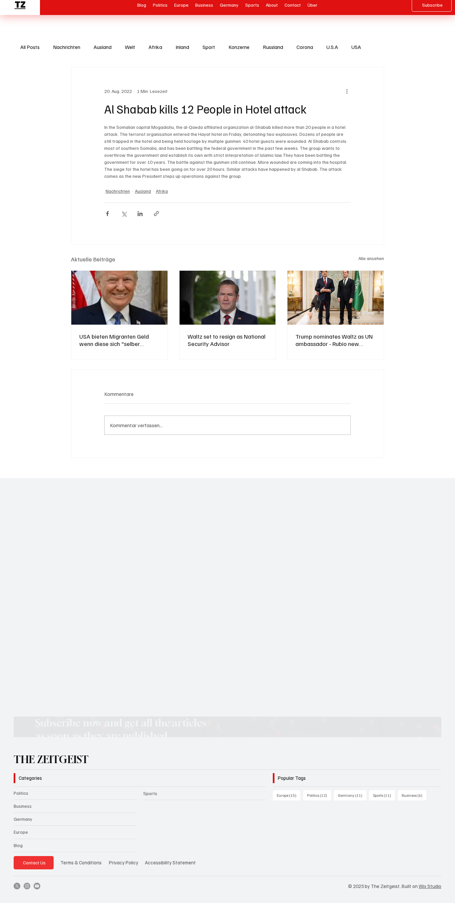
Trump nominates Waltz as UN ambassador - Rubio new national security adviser (334, 340)
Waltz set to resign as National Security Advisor (226, 340)
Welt (130, 47)
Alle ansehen (371, 258)
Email (50, 554)
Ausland (103, 47)
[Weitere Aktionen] (347, 91)
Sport (209, 47)
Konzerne (238, 47)
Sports (150, 793)
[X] (17, 886)
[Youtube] (37, 886)
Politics (21, 793)
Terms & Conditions (81, 862)
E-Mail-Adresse (60, 672)
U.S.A (332, 47)
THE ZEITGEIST (51, 759)
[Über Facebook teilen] (107, 213)
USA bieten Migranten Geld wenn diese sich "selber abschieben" (114, 340)
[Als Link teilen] (156, 213)
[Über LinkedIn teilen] (140, 213)
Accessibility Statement (170, 862)
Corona (304, 47)
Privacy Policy (123, 862)
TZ (20, 10)
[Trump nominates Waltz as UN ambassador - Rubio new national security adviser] (335, 298)
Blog (18, 845)
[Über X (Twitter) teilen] (124, 213)
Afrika (155, 47)
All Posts (30, 47)
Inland (182, 47)
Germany (23, 819)
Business (23, 806)
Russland (273, 47)
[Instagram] (27, 886)
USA (356, 47)
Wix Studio (430, 886)
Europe (21, 832)
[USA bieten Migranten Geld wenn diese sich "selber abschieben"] (119, 298)
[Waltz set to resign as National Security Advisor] (228, 298)
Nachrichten (66, 47)
